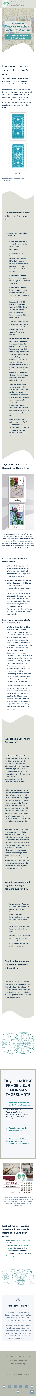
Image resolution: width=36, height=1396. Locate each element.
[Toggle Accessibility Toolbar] (32, 1392)
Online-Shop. (10, 1256)
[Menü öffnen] (32, 3)
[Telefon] (26, 1386)
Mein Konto (10, 1356)
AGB (28, 1356)
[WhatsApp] (15, 1386)
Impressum (23, 1360)
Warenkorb (13, 1360)
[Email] (20, 1386)
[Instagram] (9, 1386)
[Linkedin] (32, 1386)
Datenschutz (20, 1356)
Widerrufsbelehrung (18, 1364)
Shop (23, 997)
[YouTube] (18, 1391)
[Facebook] (4, 1386)
